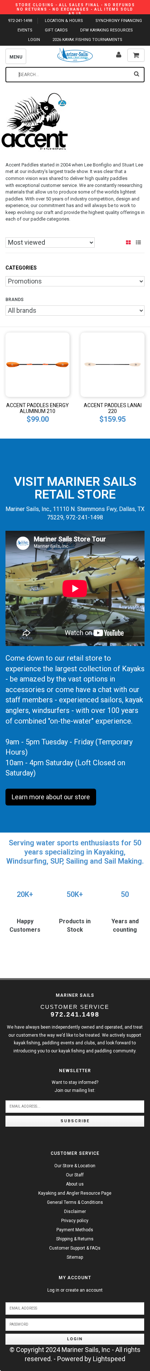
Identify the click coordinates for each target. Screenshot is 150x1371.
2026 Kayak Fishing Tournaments (87, 39)
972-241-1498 (20, 20)
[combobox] (75, 74)
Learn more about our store (51, 797)
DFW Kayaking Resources (106, 30)
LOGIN (34, 39)
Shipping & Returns (75, 1239)
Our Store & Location (74, 1165)
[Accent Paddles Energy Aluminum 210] (37, 364)
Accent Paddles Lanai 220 (113, 408)
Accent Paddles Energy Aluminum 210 (37, 408)
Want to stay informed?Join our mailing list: (75, 1086)
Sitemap (75, 1257)
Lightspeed (109, 1359)
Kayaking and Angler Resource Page (74, 1193)
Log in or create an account (75, 1290)
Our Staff (75, 1174)
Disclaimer (75, 1211)
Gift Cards (56, 30)
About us (75, 1184)
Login (75, 1339)
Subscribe (75, 1121)
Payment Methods (74, 1229)
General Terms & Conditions (75, 1202)
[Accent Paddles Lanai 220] (112, 364)
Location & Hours (64, 20)
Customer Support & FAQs (74, 1248)
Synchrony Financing (118, 20)
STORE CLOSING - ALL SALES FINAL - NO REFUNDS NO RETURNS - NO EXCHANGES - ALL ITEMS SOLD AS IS (75, 9)
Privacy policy (74, 1220)
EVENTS (24, 30)
